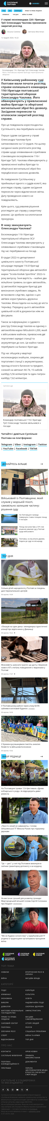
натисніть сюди (34, 1111)
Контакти (6, 1051)
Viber (18, 444)
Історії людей (32, 1023)
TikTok (33, 448)
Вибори (5, 1002)
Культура (30, 994)
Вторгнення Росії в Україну (34, 973)
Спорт (4, 1035)
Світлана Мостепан (36, 32)
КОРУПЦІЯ (18, 11)
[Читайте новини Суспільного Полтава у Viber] (22, 1090)
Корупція (29, 990)
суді (41, 80)
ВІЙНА (4, 978)
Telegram (6, 444)
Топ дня (15, 14)
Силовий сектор (9, 1023)
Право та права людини (33, 11)
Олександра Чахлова (16, 97)
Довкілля (5, 1006)
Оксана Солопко (13, 32)
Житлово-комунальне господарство (12, 1011)
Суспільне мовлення (11, 1055)
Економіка (6, 998)
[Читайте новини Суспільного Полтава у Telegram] (27, 1090)
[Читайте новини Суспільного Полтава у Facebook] (3, 1090)
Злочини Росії (8, 1031)
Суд (3, 11)
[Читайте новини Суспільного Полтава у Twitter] (8, 1090)
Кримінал (5, 14)
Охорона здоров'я (34, 1006)
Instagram (29, 444)
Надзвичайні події (34, 1002)
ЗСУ (10, 11)
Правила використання (32, 1056)
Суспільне (33, 1109)
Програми (6, 1068)
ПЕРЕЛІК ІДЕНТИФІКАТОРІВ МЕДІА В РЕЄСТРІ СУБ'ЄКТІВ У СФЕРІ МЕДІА (36, 1071)
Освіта (28, 998)
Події (3, 990)
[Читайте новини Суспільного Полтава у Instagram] (13, 1090)
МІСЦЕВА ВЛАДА (32, 978)
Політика (5, 1027)
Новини (5, 972)
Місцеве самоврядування (34, 1018)
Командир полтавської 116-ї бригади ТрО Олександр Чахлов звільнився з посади (22, 422)
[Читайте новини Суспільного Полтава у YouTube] (17, 1090)
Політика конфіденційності (10, 1063)
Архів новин (31, 1051)
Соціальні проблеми (35, 1031)
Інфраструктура (33, 1010)
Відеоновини (8, 1039)
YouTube (8, 448)
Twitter (42, 444)
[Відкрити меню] (47, 3)
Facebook (21, 448)
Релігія (28, 1027)
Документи (31, 1062)
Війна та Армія (27, 14)
